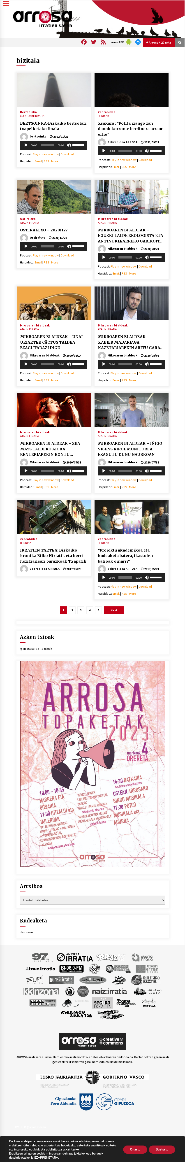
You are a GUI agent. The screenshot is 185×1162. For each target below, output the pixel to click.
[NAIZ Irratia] (109, 991)
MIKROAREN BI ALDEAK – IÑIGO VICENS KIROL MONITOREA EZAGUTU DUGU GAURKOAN (130, 449)
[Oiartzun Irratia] (147, 991)
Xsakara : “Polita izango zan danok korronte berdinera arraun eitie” (131, 129)
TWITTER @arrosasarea (30, 1127)
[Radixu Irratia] (75, 1002)
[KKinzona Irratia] (41, 991)
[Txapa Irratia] (126, 1002)
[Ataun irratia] (40, 968)
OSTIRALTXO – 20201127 (44, 230)
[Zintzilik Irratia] (111, 1014)
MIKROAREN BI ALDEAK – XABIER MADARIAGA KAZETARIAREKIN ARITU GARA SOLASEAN (129, 342)
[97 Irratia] (42, 957)
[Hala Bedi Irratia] (93, 980)
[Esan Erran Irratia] (146, 968)
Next (114, 610)
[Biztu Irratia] (94, 968)
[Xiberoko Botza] (148, 1002)
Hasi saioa (26, 932)
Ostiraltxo (28, 218)
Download (67, 154)
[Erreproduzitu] (26, 145)
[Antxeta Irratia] (75, 957)
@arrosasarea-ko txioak (36, 649)
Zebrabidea (106, 112)
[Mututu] (69, 145)
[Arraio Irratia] (111, 957)
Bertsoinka (28, 112)
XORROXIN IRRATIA (32, 116)
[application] (53, 145)
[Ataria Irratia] (142, 957)
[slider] (78, 145)
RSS (46, 161)
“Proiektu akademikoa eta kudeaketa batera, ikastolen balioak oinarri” (125, 556)
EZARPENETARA (46, 1158)
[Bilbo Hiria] (71, 968)
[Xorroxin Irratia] (76, 1014)
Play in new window (46, 154)
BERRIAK (103, 116)
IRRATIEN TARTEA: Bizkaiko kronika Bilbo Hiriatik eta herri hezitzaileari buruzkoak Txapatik (53, 556)
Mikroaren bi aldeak (113, 218)
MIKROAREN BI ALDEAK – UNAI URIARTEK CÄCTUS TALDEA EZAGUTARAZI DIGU (51, 342)
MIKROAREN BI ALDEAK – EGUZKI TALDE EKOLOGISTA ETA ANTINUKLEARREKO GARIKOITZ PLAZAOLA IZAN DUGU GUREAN (130, 236)
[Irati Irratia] (120, 980)
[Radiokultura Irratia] (43, 1002)
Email (38, 161)
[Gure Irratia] (61, 980)
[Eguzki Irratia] (117, 968)
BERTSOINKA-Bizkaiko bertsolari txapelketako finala (53, 126)
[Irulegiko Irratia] (145, 980)
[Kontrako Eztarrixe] (69, 991)
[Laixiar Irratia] (83, 991)
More (54, 161)
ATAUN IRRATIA (29, 223)
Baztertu (162, 1149)
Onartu (135, 1149)
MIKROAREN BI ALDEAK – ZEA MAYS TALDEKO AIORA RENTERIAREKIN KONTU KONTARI (50, 449)
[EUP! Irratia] (35, 980)
